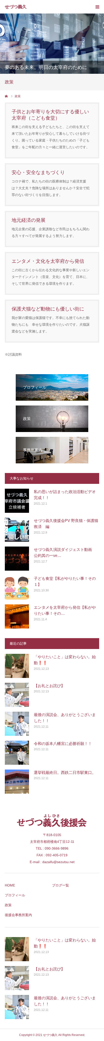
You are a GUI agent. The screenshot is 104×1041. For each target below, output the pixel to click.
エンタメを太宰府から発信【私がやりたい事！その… (65, 610)
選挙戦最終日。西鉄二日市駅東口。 (65, 773)
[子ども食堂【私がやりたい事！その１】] (17, 587)
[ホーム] (6, 96)
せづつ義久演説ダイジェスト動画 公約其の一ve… (65, 553)
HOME (10, 885)
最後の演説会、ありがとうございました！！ (65, 718)
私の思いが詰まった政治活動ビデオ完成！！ (65, 495)
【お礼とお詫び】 (49, 686)
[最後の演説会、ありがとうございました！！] (17, 724)
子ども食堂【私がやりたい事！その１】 (65, 581)
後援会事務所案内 (18, 915)
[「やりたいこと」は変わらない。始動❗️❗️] (17, 666)
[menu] (97, 7)
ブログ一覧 (60, 885)
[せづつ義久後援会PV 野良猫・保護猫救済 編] (17, 530)
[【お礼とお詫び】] (17, 695)
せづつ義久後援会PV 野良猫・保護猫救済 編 (66, 524)
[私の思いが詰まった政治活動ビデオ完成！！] (17, 501)
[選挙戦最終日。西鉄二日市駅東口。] (17, 782)
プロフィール (15, 895)
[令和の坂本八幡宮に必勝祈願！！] (17, 753)
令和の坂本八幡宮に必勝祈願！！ (63, 744)
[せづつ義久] (18, 7)
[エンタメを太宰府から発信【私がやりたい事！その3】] (17, 616)
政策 (8, 905)
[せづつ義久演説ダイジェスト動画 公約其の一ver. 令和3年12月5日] (17, 559)
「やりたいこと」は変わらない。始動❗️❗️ (65, 660)
